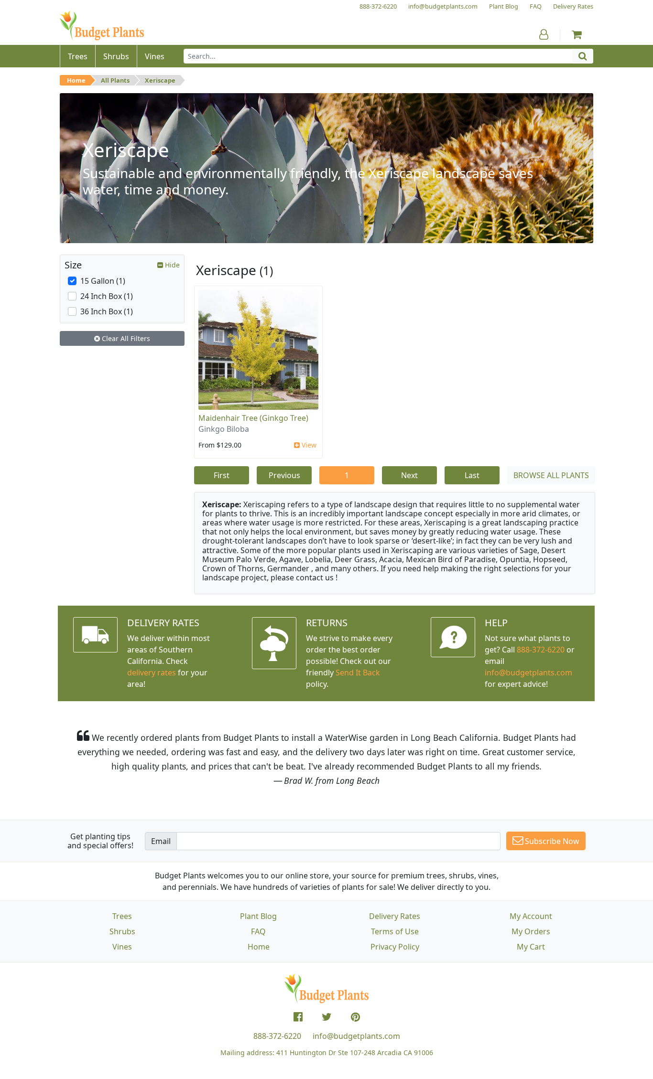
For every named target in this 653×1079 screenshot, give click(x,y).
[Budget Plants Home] (102, 26)
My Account (531, 916)
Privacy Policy (394, 946)
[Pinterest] (355, 1017)
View (308, 444)
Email (161, 841)
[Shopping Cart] (577, 34)
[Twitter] (327, 1017)
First (221, 475)
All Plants (115, 80)
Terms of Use (395, 931)
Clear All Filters (125, 338)
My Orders (531, 931)
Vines (122, 946)
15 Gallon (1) (102, 281)
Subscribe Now (551, 841)
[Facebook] (298, 1017)
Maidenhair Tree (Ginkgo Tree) (253, 418)
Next (409, 475)
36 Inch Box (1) (106, 311)
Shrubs (122, 931)
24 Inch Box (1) (106, 296)
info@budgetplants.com (356, 1036)
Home (76, 80)
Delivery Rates (394, 916)
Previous (284, 475)
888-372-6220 (541, 649)
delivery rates (151, 672)
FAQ (258, 931)
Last (472, 475)
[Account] (543, 34)
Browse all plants (551, 475)
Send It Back (358, 672)
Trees (122, 916)
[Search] (582, 56)
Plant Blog (258, 916)
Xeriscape (160, 80)
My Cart (531, 946)
